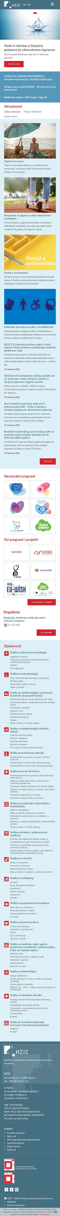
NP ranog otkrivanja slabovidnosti (23, 1140)
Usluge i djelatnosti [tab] (32, 112)
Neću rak (11, 1136)
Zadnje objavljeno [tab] (12, 112)
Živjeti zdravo (13, 1146)
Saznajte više (45, 1214)
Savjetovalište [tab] (10, 117)
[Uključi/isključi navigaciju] (52, 4)
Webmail (11, 1202)
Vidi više (48, 461)
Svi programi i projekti (42, 602)
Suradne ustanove (16, 1133)
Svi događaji (46, 632)
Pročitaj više (14, 64)
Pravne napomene (16, 1205)
